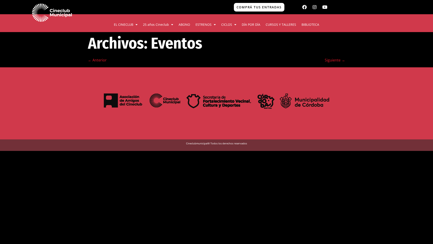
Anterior (97, 60)
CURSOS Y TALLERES (281, 24)
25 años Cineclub (156, 24)
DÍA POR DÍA (251, 24)
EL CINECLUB (123, 24)
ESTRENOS (204, 24)
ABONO (184, 24)
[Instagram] (314, 7)
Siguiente (335, 60)
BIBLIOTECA (310, 24)
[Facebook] (304, 7)
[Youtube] (324, 7)
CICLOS (226, 24)
